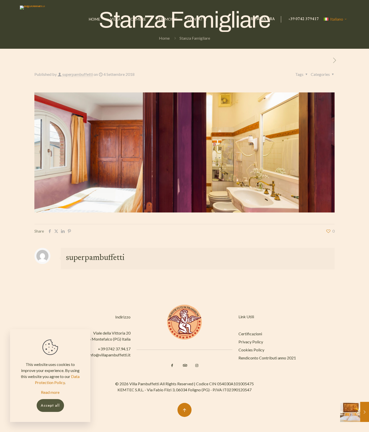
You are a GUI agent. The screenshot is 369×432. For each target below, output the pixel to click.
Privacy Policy (250, 341)
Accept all (50, 405)
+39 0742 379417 (303, 19)
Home (164, 38)
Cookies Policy (251, 349)
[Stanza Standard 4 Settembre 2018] (354, 412)
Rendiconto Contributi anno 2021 (267, 357)
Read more (50, 392)
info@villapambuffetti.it (110, 354)
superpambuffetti (77, 74)
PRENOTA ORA (261, 19)
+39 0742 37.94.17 (114, 348)
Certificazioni (250, 333)
